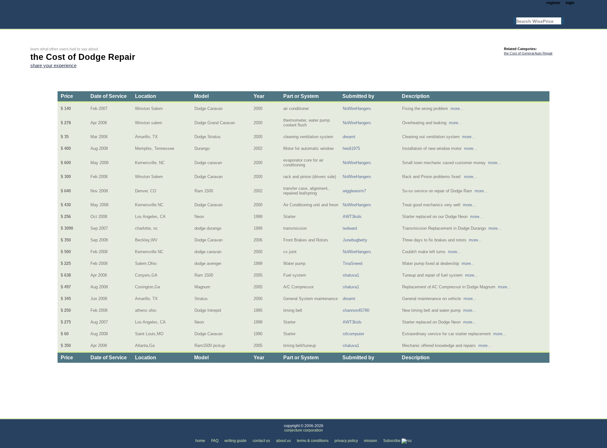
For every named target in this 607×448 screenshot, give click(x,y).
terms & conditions (312, 440)
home (200, 440)
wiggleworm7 (354, 191)
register (553, 3)
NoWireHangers (357, 108)
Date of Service (108, 96)
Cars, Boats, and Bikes (80, 414)
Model (201, 96)
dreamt (349, 136)
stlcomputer (353, 333)
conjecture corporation (303, 430)
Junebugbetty (355, 240)
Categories (40, 414)
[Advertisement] (145, 33)
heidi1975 (351, 148)
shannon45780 (356, 310)
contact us (261, 440)
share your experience (53, 65)
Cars (116, 414)
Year (259, 96)
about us (283, 440)
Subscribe (392, 440)
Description (416, 96)
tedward (350, 228)
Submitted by (358, 96)
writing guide (235, 440)
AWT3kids (352, 216)
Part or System (301, 96)
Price (67, 96)
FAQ (214, 440)
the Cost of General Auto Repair (528, 53)
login (570, 3)
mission (370, 440)
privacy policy (346, 440)
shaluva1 (351, 275)
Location (145, 96)
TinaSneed (352, 263)
